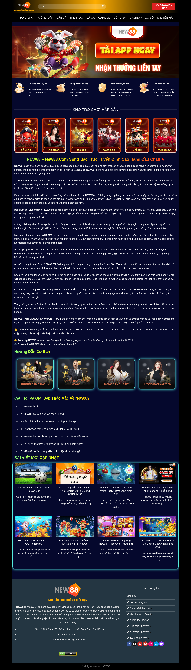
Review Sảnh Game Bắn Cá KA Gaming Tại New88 (75, 542)
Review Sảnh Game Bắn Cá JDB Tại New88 (33, 542)
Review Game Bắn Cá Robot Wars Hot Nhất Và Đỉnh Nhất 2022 (116, 490)
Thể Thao (76, 17)
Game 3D (104, 17)
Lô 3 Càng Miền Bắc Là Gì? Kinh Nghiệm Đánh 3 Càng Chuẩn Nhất (74, 490)
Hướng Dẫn (44, 17)
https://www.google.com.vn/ (74, 340)
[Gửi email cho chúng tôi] (134, 643)
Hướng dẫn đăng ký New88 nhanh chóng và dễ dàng (157, 489)
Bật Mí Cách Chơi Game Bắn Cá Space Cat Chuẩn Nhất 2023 (157, 543)
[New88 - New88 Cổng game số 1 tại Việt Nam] (24, 6)
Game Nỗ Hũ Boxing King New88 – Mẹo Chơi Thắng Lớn (116, 542)
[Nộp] (103, 6)
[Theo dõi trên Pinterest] (139, 643)
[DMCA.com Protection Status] (68, 653)
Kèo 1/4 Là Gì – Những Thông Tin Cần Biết (33, 489)
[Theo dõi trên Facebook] (129, 643)
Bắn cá (61, 17)
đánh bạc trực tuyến (45, 166)
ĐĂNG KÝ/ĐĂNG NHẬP (164, 6)
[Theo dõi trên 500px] (156, 643)
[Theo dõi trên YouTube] (145, 643)
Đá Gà (91, 17)
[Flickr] (150, 643)
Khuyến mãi (165, 17)
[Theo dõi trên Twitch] (161, 643)
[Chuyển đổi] (17, 407)
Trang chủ (25, 17)
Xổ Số (149, 17)
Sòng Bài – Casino (127, 17)
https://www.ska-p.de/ (65, 344)
